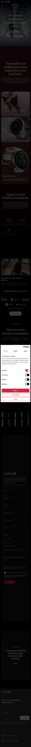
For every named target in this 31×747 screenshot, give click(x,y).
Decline (15, 399)
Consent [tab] (5, 351)
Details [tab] (15, 351)
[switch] (27, 375)
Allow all (15, 390)
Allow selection (15, 394)
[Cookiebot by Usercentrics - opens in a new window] (23, 347)
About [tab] (25, 351)
